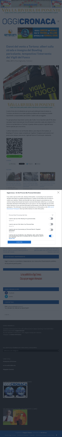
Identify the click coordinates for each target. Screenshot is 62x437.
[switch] (51, 218)
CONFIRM (19, 242)
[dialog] (31, 218)
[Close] (58, 193)
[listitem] (31, 215)
